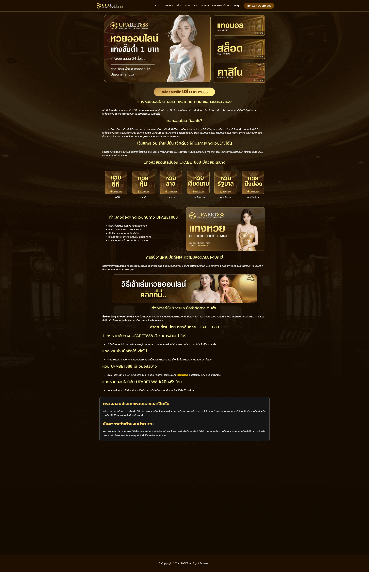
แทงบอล (169, 5)
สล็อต (179, 5)
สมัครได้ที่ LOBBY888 (259, 6)
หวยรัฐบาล (182, 375)
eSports (205, 5)
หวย (196, 5)
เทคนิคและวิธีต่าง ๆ (221, 5)
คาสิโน (188, 5)
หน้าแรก (158, 5)
